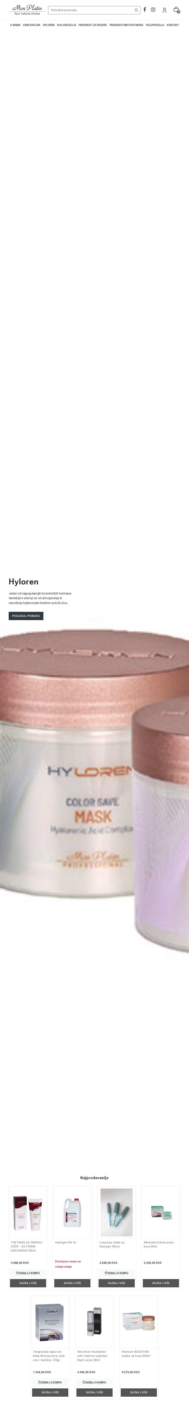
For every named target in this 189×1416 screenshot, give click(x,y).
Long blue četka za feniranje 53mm (112, 1244)
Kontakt (173, 25)
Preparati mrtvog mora (126, 25)
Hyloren (49, 25)
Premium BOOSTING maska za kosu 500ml (136, 1354)
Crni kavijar (31, 25)
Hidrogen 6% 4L (65, 1242)
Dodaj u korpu (29, 1273)
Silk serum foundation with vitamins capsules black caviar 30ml (92, 1356)
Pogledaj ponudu (26, 616)
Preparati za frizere (93, 25)
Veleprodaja (155, 25)
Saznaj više (28, 1283)
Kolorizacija (66, 25)
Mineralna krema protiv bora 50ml (159, 1244)
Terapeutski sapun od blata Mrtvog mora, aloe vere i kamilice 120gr (49, 1356)
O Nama (15, 25)
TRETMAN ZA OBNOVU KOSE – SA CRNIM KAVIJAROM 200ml (26, 1246)
